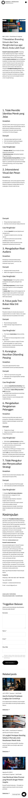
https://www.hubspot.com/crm (15, 452)
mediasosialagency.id (13, 540)
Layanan (12, 693)
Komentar (5, 613)
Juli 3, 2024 (6, 693)
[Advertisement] (14, 93)
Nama (5, 631)
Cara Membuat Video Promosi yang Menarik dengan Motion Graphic (13, 779)
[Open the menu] (26, 2)
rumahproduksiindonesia (14, 582)
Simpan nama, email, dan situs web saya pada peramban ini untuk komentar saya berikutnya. (14, 657)
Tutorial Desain (19, 595)
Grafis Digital (12, 593)
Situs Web (5, 647)
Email (4, 639)
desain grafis (6, 593)
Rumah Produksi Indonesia (11, 732)
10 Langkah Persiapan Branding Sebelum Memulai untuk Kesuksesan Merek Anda (14, 737)
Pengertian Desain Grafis (9, 595)
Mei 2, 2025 (6, 36)
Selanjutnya (5, 709)
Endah (18, 693)
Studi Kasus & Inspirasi (16, 36)
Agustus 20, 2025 (7, 772)
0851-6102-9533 (12, 577)
